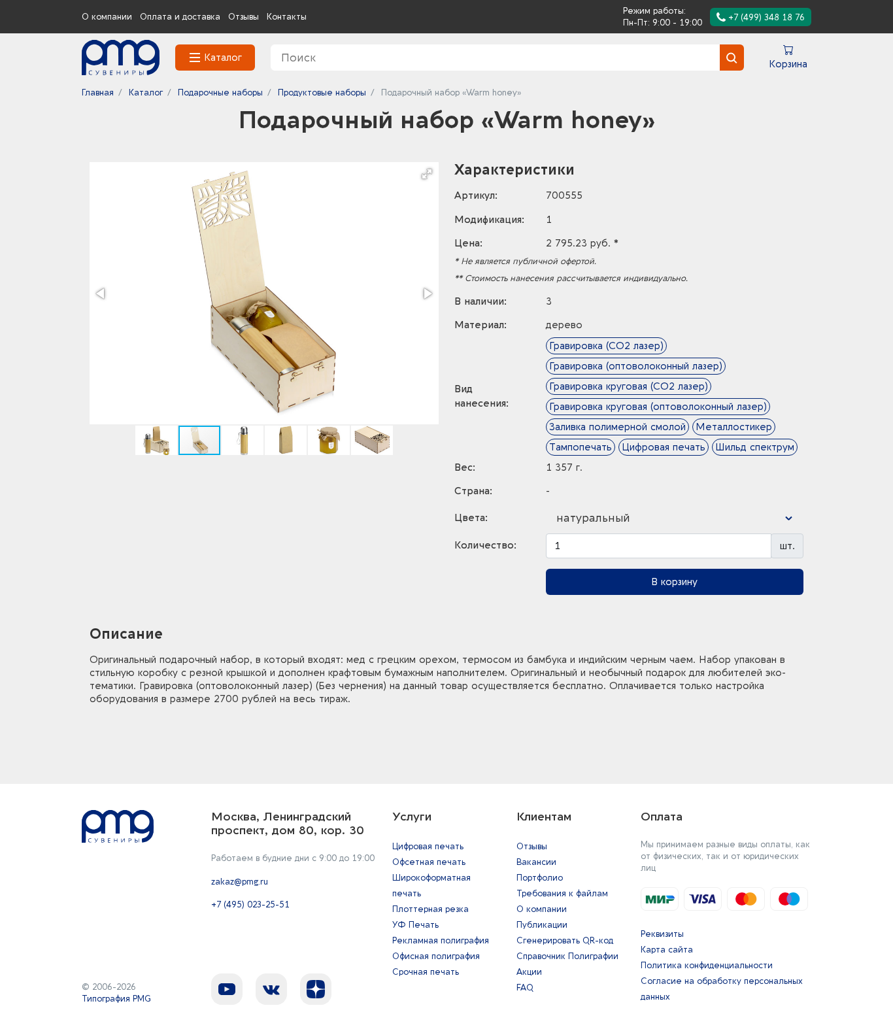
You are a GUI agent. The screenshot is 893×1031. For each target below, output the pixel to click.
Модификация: (489, 220)
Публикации (541, 925)
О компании (107, 17)
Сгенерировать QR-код (564, 940)
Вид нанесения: (481, 396)
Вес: (464, 467)
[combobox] (675, 518)
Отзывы (243, 17)
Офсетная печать (428, 862)
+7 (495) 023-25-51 (250, 904)
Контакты (287, 17)
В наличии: (480, 301)
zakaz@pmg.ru (239, 882)
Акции (529, 972)
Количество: (485, 545)
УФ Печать (415, 925)
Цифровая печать (427, 846)
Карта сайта (667, 950)
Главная (98, 92)
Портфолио (539, 878)
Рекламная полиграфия (440, 940)
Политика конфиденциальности (707, 965)
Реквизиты (662, 934)
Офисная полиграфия (436, 956)
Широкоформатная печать (431, 885)
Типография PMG (116, 999)
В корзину (674, 582)
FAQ (524, 987)
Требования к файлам (562, 893)
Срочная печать (425, 972)
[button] (426, 173)
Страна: (473, 491)
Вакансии (536, 862)
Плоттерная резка (430, 909)
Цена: (468, 243)
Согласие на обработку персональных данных (722, 989)
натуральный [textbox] (593, 518)
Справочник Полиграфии (567, 956)
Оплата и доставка (180, 17)
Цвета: (471, 518)
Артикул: (475, 195)
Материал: (480, 325)
